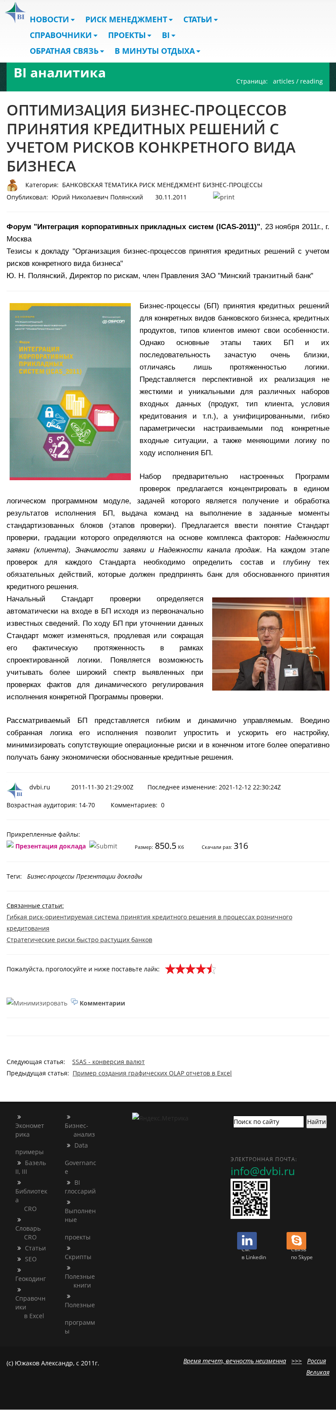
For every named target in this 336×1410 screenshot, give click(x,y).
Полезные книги (80, 1280)
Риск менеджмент (126, 19)
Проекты (127, 35)
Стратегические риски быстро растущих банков (79, 939)
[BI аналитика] (15, 12)
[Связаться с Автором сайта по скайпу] (296, 1242)
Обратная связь (64, 50)
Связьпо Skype (302, 1253)
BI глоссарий (80, 1186)
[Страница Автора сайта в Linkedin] (247, 1242)
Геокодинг (30, 1278)
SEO (30, 1259)
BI (166, 35)
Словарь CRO (28, 1232)
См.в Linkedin (254, 1253)
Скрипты (78, 1257)
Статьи (197, 19)
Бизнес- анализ (80, 1129)
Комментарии (102, 1003)
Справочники (61, 35)
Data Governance (80, 1158)
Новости (49, 19)
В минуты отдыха (155, 50)
